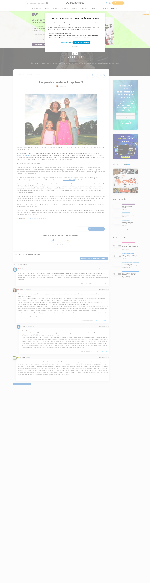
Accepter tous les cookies (81, 42)
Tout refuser (75, 46)
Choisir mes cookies (66, 42)
